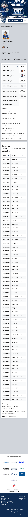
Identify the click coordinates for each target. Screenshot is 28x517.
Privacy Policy (14, 509)
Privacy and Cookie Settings (14, 514)
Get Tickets (14, 20)
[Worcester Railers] (3, 20)
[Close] (25, 3)
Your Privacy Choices (14, 512)
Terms (21, 509)
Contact (7, 509)
